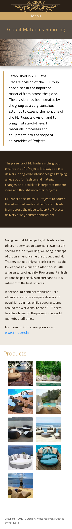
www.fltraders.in (17, 332)
